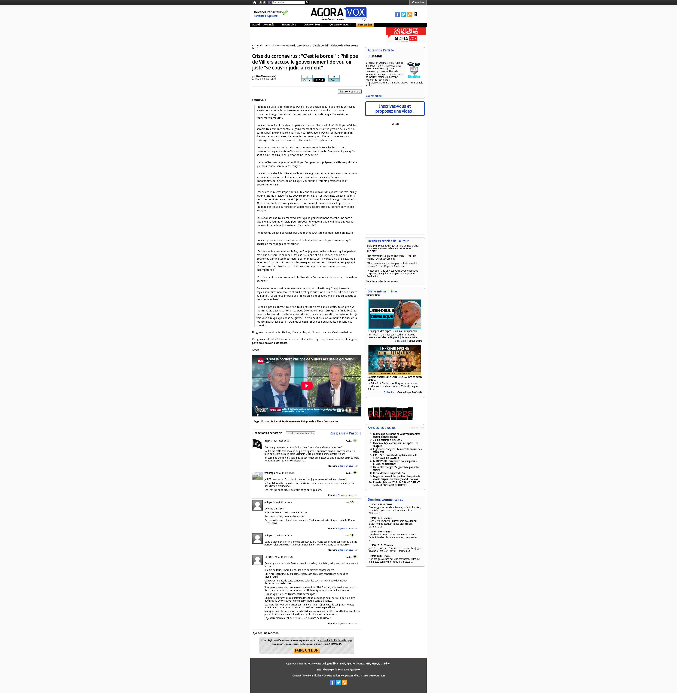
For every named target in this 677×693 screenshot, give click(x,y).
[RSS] (409, 16)
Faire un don (365, 24)
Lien (356, 466)
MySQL (375, 663)
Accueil (256, 24)
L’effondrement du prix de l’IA (389, 473)
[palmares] (390, 420)
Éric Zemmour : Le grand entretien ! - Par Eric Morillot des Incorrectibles (391, 257)
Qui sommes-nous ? (340, 24)
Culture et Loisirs (313, 24)
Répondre (332, 466)
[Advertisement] (314, 35)
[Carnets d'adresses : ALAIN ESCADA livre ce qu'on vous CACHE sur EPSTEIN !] (394, 374)
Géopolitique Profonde (409, 392)
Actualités (269, 24)
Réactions (307, 80)
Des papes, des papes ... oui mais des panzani (392, 331)
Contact (296, 675)
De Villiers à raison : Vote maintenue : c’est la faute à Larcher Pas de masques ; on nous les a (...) (393, 537)
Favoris (334, 80)
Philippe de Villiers (312, 421)
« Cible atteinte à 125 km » (387, 440)
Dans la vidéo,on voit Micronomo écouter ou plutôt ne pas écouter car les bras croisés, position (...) (393, 524)
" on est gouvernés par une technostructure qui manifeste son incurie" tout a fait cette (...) (394, 560)
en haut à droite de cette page (336, 640)
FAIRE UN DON (307, 650)
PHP (367, 663)
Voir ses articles (374, 96)
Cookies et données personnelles (341, 675)
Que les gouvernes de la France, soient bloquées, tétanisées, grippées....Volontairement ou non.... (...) (395, 510)
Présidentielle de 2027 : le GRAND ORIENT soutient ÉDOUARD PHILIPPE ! (396, 484)
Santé (277, 421)
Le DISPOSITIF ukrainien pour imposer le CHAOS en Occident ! (395, 462)
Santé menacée (291, 421)
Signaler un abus (345, 466)
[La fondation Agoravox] (406, 42)
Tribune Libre (289, 24)
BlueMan (261, 76)
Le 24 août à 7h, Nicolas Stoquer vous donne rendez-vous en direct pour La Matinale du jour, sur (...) (393, 386)
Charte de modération (373, 675)
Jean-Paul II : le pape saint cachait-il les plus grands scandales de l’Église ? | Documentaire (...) (394, 336)
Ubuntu (360, 663)
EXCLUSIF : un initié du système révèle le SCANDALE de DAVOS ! (395, 456)
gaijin (267, 440)
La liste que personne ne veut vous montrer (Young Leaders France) (396, 435)
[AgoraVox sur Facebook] (397, 16)
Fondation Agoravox (349, 669)
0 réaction (400, 340)
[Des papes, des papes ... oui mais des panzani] (394, 328)
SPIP (342, 663)
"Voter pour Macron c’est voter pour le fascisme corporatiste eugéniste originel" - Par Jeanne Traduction (392, 273)
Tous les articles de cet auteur (382, 281)
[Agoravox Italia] (264, 2)
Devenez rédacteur (268, 12)
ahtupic (268, 502)
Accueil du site (259, 45)
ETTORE (269, 557)
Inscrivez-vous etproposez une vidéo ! (394, 109)
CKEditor (386, 663)
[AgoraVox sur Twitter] (403, 16)
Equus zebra (415, 340)
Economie (267, 421)
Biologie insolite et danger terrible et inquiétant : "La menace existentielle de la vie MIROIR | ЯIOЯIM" (393, 248)
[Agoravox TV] (269, 2)
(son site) (271, 76)
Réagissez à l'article (345, 433)
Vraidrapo (269, 473)
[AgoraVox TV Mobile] (415, 16)
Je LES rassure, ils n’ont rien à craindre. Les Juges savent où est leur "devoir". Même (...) (395, 549)
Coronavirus (331, 421)
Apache (351, 663)
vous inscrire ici (333, 644)
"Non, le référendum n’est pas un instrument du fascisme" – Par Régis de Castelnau (392, 265)
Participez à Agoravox (265, 15)
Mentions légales (312, 675)
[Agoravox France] (260, 2)
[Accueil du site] (339, 20)
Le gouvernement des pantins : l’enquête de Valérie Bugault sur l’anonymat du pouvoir (396, 478)
